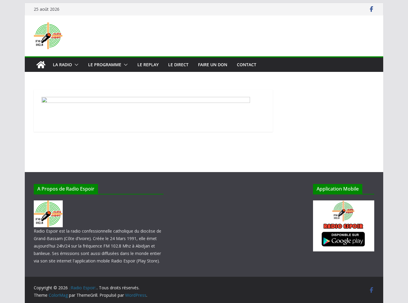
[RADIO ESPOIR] (48, 204)
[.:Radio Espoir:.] (41, 65)
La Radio (62, 64)
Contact (246, 64)
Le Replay (148, 64)
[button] (75, 65)
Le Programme (104, 64)
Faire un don (212, 64)
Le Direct (178, 64)
